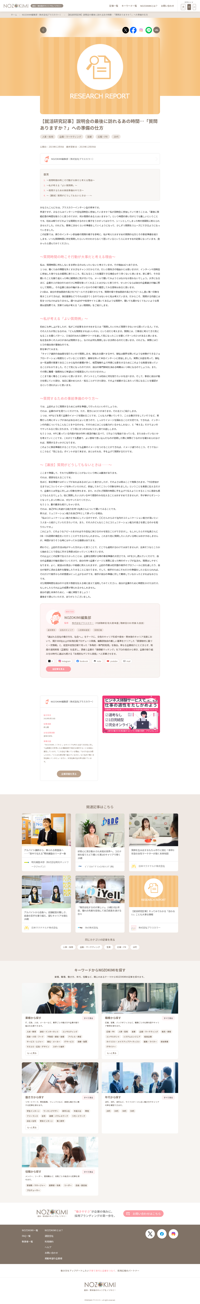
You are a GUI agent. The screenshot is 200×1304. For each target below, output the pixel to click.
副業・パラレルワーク (58, 1116)
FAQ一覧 (26, 1236)
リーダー (68, 1185)
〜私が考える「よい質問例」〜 (62, 185)
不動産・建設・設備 (55, 1036)
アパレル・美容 (74, 1036)
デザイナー (111, 1046)
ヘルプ (48, 1247)
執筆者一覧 (27, 1241)
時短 (87, 1111)
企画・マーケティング (90, 947)
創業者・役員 (54, 1185)
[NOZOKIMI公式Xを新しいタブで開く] (150, 1234)
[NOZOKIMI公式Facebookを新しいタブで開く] (162, 1234)
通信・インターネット (49, 1031)
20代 (135, 947)
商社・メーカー (53, 1041)
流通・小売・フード (35, 1036)
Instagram (66, 661)
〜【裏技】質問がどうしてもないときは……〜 (69, 195)
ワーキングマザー (50, 1111)
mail (128, 661)
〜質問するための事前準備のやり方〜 (65, 190)
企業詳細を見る (69, 773)
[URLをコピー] (156, 30)
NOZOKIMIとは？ (149, 5)
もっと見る (32, 1053)
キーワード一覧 (129, 5)
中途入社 (77, 1111)
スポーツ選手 (58, 1046)
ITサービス (69, 1041)
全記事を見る (58, 668)
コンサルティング (69, 1031)
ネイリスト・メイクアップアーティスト (123, 1041)
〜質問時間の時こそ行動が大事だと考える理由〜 (71, 180)
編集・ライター (150, 1041)
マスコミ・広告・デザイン (38, 1046)
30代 (116, 1111)
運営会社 (49, 1236)
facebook (84, 661)
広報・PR (121, 947)
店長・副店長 (81, 1185)
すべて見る (88, 1018)
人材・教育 (31, 1031)
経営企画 (148, 1036)
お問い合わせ (167, 5)
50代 (132, 1111)
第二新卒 (60, 1121)
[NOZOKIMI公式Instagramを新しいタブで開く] (173, 1234)
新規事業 (164, 1041)
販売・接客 (166, 1031)
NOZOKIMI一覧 (30, 1230)
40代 (124, 1111)
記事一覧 (113, 5)
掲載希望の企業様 (53, 1258)
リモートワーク (78, 1116)
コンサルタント (113, 1036)
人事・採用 (68, 947)
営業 (109, 947)
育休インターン (46, 1121)
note (99, 661)
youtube (113, 661)
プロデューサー (33, 1190)
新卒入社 (66, 1111)
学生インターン (33, 1111)
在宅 (43, 1116)
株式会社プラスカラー (83, 623)
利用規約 (49, 1241)
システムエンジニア (131, 1036)
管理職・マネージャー (36, 1185)
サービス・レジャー (35, 1041)
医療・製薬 (82, 1041)
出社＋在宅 (31, 1121)
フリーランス (32, 1116)
